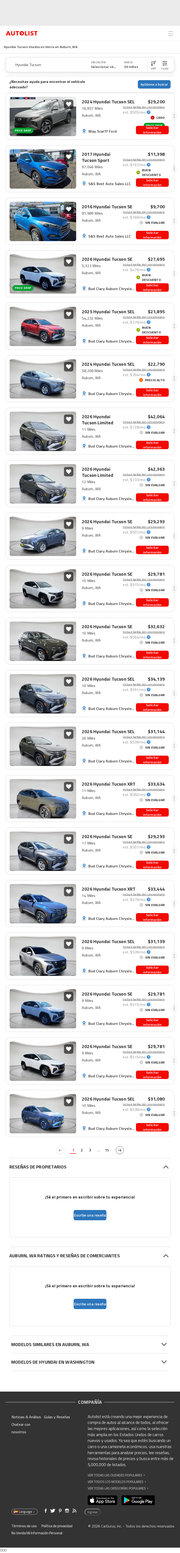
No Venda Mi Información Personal (36, 1533)
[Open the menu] (170, 33)
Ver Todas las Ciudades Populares (116, 1475)
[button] (153, 65)
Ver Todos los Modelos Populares (117, 1481)
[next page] (120, 1150)
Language (25, 1511)
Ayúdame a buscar (154, 84)
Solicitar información (152, 130)
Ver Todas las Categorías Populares (118, 1488)
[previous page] (60, 1150)
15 (107, 1150)
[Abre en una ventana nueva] (102, 1500)
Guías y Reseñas (57, 1417)
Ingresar (92, 1512)
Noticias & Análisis (26, 1417)
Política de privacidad (56, 1526)
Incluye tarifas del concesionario (144, 107)
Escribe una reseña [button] (90, 1215)
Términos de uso (24, 1526)
